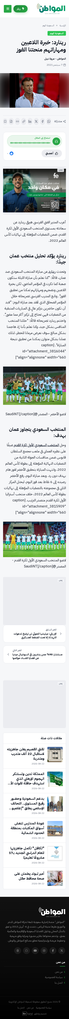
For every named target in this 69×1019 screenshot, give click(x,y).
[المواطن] (51, 8)
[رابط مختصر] (17, 121)
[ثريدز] (17, 950)
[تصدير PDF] (11, 121)
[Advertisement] (34, 601)
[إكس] (36, 121)
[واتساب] (48, 121)
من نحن (59, 972)
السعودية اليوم (48, 25)
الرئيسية (63, 25)
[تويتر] (61, 950)
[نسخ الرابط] (23, 121)
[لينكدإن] (30, 121)
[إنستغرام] (44, 950)
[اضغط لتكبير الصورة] (34, 90)
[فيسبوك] (42, 121)
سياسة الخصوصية (54, 977)
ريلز (19, 9)
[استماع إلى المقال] (56, 141)
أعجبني (49, 153)
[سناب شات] (26, 950)
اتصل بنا (59, 983)
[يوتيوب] (35, 950)
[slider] (30, 143)
